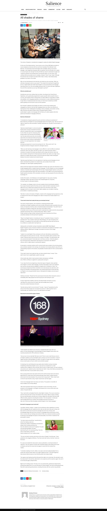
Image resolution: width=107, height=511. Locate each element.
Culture (58, 9)
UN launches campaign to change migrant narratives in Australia (55, 486)
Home (21, 12)
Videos (45, 9)
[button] (85, 9)
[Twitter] (24, 25)
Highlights (69, 9)
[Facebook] (21, 25)
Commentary (51, 9)
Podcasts (39, 9)
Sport (63, 9)
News (22, 9)
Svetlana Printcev (25, 22)
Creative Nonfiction (30, 9)
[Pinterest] (27, 25)
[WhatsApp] (30, 25)
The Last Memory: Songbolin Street (27, 486)
